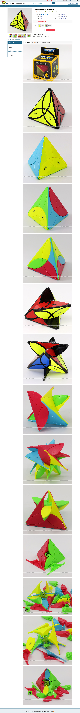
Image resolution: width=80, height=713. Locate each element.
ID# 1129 (9, 39)
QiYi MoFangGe (45, 14)
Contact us (32, 710)
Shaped (20, 5)
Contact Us (72, 0)
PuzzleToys (30, 5)
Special (36, 5)
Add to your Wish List (39, 34)
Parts (25, 5)
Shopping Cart (74, 3)
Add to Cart (51, 29)
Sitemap (37, 710)
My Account (23, 710)
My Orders (59, 0)
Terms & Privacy (41, 710)
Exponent (15, 5)
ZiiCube (5, 6)
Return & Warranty (55, 710)
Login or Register (51, 0)
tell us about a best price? (45, 36)
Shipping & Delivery (49, 710)
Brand (9, 5)
